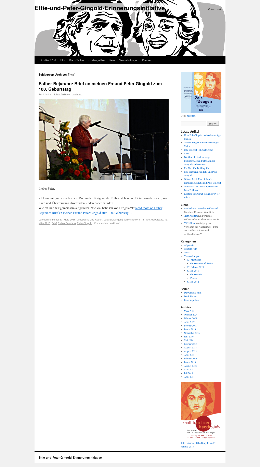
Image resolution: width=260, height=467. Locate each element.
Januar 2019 (190, 329)
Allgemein (189, 245)
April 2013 (189, 354)
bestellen (191, 115)
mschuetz (77, 94)
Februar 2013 (190, 358)
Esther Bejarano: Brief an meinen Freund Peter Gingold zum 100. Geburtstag (100, 86)
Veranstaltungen (128, 60)
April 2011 (189, 376)
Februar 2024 (190, 318)
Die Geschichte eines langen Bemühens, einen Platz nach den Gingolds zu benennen (199, 160)
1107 (186, 153)
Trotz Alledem (191, 215)
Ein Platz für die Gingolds (196, 168)
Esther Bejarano (67, 223)
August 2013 (190, 351)
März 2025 (189, 310)
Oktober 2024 (190, 314)
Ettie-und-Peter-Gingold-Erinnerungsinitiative (100, 7)
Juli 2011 (188, 373)
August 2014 (190, 347)
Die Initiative (76, 60)
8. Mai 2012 (193, 281)
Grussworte (196, 274)
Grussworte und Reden (89, 219)
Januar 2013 (190, 362)
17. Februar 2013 (195, 266)
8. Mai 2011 (193, 270)
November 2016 (192, 332)
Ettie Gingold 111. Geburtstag (198, 149)
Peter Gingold (84, 223)
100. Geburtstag (154, 219)
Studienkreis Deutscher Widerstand (201, 208)
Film (62, 60)
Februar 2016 (190, 343)
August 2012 (190, 365)
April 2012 (189, 369)
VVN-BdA (189, 223)
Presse (193, 277)
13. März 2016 (47, 60)
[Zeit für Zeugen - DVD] (201, 111)
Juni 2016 (189, 336)
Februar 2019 (190, 325)
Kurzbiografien (96, 60)
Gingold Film (190, 248)
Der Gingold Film (192, 292)
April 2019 (189, 321)
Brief (54, 223)
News (112, 60)
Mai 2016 (188, 340)
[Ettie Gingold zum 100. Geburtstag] (201, 439)
